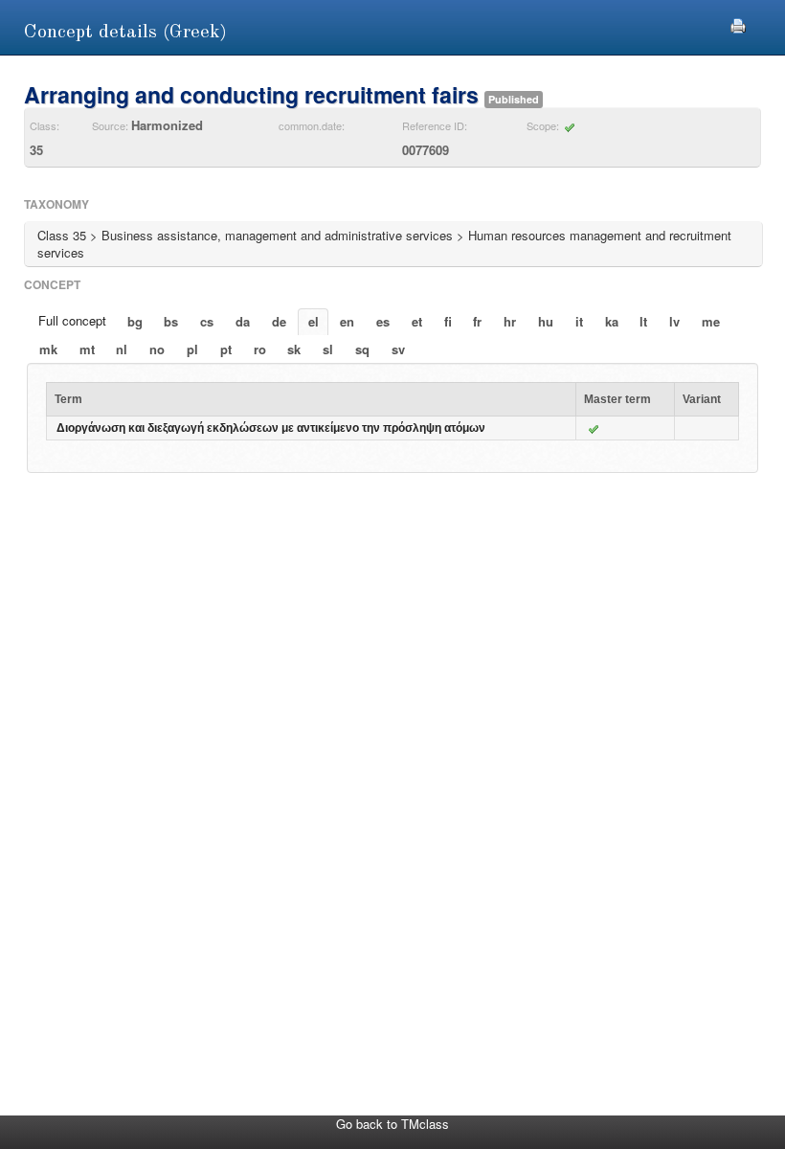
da (243, 321)
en (347, 321)
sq (362, 349)
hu (545, 321)
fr (477, 321)
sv (398, 349)
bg (135, 321)
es (383, 321)
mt (87, 349)
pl (192, 349)
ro (260, 349)
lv (674, 321)
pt (226, 349)
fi (448, 321)
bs (171, 321)
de (279, 321)
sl (328, 349)
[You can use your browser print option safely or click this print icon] (738, 23)
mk (48, 349)
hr (510, 321)
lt (643, 321)
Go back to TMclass (392, 1124)
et (417, 321)
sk (294, 349)
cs (206, 321)
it (579, 321)
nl (121, 349)
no (157, 349)
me (711, 321)
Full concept (72, 320)
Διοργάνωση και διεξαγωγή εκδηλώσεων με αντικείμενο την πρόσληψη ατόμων (270, 428)
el (313, 321)
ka (611, 321)
